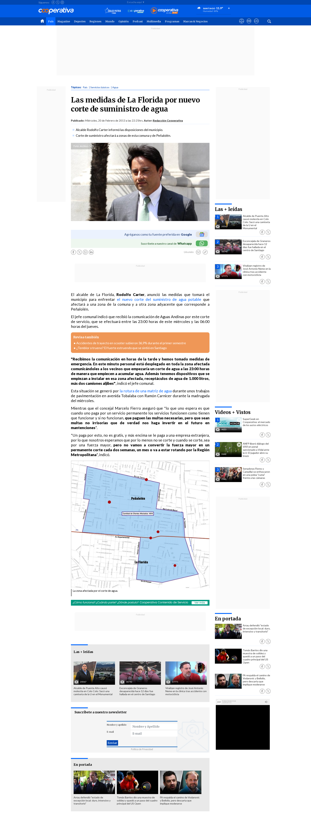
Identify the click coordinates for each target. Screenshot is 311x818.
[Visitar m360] (249, 24)
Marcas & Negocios (195, 21)
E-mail (110, 731)
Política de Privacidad (142, 749)
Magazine (63, 21)
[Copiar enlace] (205, 252)
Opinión (123, 21)
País (50, 21)
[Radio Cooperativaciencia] (135, 10)
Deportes (79, 21)
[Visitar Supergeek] (256, 24)
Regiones (95, 21)
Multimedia (154, 21)
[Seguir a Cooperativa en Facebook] (53, 2)
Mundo (109, 21)
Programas (172, 21)
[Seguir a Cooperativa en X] (58, 2)
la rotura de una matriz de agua (146, 391)
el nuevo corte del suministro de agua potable (158, 299)
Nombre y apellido (117, 724)
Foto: (76, 146)
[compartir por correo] (198, 252)
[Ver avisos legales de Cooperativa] (241, 24)
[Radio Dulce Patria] (112, 11)
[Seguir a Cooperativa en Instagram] (62, 2)
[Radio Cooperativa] (164, 10)
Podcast (138, 21)
